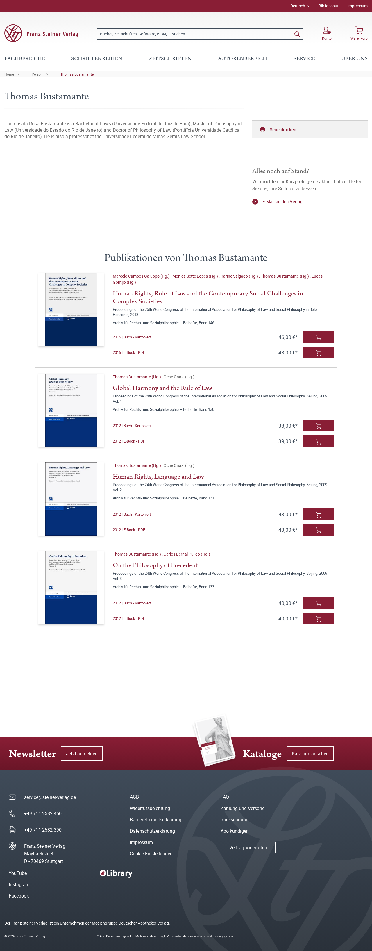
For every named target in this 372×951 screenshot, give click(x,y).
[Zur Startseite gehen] (41, 33)
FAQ (225, 797)
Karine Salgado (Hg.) (240, 276)
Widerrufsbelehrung (150, 808)
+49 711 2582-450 (43, 813)
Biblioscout (329, 5)
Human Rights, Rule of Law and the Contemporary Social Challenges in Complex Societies (208, 297)
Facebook (19, 896)
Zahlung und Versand (243, 808)
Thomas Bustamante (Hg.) (285, 276)
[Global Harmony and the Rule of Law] (71, 410)
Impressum (357, 5)
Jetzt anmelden (82, 753)
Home (9, 74)
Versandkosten (178, 936)
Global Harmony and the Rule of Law (162, 388)
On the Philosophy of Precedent (155, 565)
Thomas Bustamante (77, 74)
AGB (134, 797)
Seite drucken (283, 129)
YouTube (18, 873)
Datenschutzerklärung (152, 831)
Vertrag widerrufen (248, 847)
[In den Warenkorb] (318, 337)
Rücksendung (234, 819)
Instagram (19, 884)
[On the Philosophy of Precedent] (71, 587)
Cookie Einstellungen (151, 853)
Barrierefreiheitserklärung (155, 819)
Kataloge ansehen (310, 753)
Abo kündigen (235, 831)
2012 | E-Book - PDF (129, 441)
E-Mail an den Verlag (282, 201)
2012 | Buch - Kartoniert (132, 425)
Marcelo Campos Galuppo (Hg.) (142, 276)
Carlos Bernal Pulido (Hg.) (187, 554)
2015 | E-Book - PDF (129, 352)
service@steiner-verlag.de (50, 797)
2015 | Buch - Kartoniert (132, 337)
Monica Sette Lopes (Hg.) (195, 276)
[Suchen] (297, 34)
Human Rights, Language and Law (158, 477)
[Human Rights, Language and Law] (71, 499)
